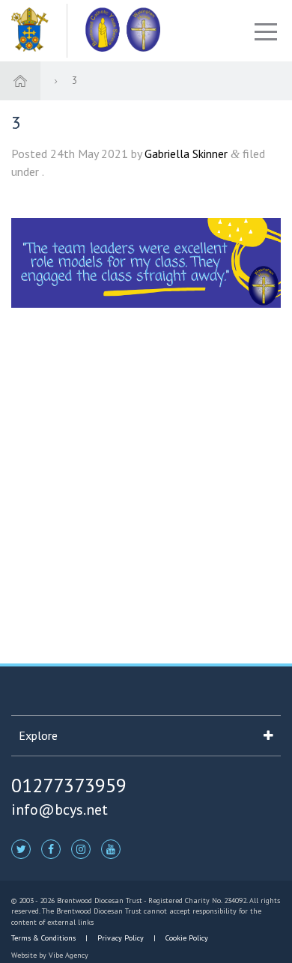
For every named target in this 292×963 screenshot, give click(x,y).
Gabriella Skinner (186, 153)
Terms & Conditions (44, 938)
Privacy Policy (120, 938)
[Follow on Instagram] (81, 848)
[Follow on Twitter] (21, 848)
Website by (49, 955)
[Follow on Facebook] (51, 848)
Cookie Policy (185, 938)
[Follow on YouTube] (111, 848)
